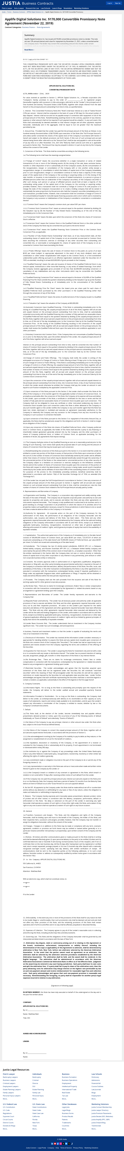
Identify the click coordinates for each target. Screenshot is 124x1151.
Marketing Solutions (81, 8)
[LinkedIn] (52, 1143)
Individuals (37, 1074)
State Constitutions (39, 1107)
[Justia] (11, 3)
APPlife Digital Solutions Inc (35, 12)
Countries (65, 1126)
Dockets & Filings (9, 1126)
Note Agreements (43, 27)
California (36, 1116)
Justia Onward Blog (98, 1123)
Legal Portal (42, 1148)
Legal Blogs (66, 1110)
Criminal (35, 1080)
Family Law (36, 1093)
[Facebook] (58, 1143)
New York (36, 1123)
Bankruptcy (36, 1077)
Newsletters (68, 8)
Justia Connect (31, 1148)
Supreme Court (8, 1116)
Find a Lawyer (7, 8)
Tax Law (65, 1096)
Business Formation (69, 1077)
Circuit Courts (8, 1119)
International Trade (69, 1089)
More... (5, 1099)
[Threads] (63, 1143)
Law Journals (96, 1089)
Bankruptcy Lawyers (10, 1077)
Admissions (96, 1080)
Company (50, 1148)
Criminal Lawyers (9, 1083)
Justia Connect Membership (102, 1107)
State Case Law (37, 1113)
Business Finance (28, 27)
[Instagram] (60, 1143)
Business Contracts (19, 12)
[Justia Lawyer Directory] (72, 1143)
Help (57, 1148)
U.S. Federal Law (10, 1104)
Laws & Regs (57, 8)
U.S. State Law (38, 1104)
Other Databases (69, 1104)
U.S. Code (6, 1110)
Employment (66, 1083)
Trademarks (66, 1123)
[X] (69, 1143)
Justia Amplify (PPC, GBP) (101, 1119)
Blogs (94, 1093)
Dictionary (95, 1077)
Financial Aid (96, 1083)
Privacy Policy (78, 1148)
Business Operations (69, 1080)
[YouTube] (55, 1143)
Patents (65, 1119)
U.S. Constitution (9, 1107)
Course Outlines (97, 1086)
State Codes (36, 1110)
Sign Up (117, 3)
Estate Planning (38, 1089)
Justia (4, 12)
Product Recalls (67, 1116)
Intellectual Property (69, 1086)
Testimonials (96, 1126)
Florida (34, 1119)
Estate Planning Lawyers (12, 1089)
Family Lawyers (8, 1093)
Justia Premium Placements (101, 1113)
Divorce (35, 1083)
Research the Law (32, 8)
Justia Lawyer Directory (100, 1110)
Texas (34, 1126)
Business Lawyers (9, 1080)
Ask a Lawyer (19, 8)
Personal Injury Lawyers (11, 1096)
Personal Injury (38, 1096)
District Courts (8, 1123)
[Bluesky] (66, 1143)
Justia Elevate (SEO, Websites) (102, 1116)
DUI (33, 1086)
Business (65, 1074)
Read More (29, 50)
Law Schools (45, 8)
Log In (110, 3)
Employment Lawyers (10, 1086)
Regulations (7, 1113)
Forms (9, 12)
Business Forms (68, 1113)
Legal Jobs (66, 1107)
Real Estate (66, 1093)
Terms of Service (66, 1148)
